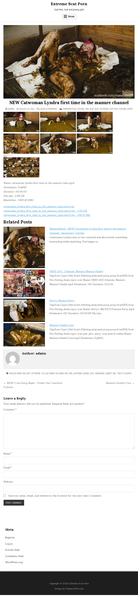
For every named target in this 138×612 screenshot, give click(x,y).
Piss (87, 109)
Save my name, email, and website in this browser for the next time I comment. (55, 496)
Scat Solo (113, 109)
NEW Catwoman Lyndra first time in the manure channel (69, 102)
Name (7, 454)
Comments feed (14, 556)
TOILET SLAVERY (124, 373)
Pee (66, 373)
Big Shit (26, 373)
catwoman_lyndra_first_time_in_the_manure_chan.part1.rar (38, 206)
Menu (71, 16)
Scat (92, 109)
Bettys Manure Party (62, 301)
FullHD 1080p (47, 373)
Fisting (80, 109)
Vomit (130, 109)
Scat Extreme (101, 109)
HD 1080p (59, 373)
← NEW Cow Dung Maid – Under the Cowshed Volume (32, 385)
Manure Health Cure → (120, 383)
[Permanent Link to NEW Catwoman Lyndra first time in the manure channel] (69, 62)
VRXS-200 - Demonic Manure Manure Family (76, 271)
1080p (19, 373)
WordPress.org (14, 562)
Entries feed (12, 550)
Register (10, 537)
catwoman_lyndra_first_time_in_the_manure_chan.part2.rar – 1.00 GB (45, 211)
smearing (100, 373)
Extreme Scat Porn (69, 3)
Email (7, 468)
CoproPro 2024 (69, 109)
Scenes (86, 373)
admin (11, 109)
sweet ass (111, 373)
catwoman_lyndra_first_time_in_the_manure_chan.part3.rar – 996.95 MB (46, 215)
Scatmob (77, 373)
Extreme (35, 373)
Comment (9, 410)
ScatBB (122, 109)
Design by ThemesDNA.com (69, 588)
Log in (9, 544)
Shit (92, 373)
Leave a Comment (48, 109)
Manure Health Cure (61, 325)
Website (8, 482)
